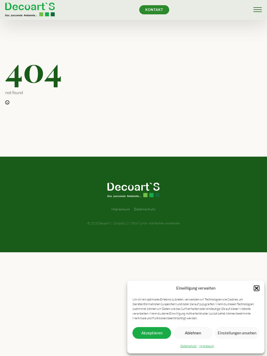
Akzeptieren (151, 332)
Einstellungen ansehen (237, 332)
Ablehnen (193, 332)
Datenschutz (188, 346)
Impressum (206, 346)
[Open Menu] (257, 9)
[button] (256, 288)
